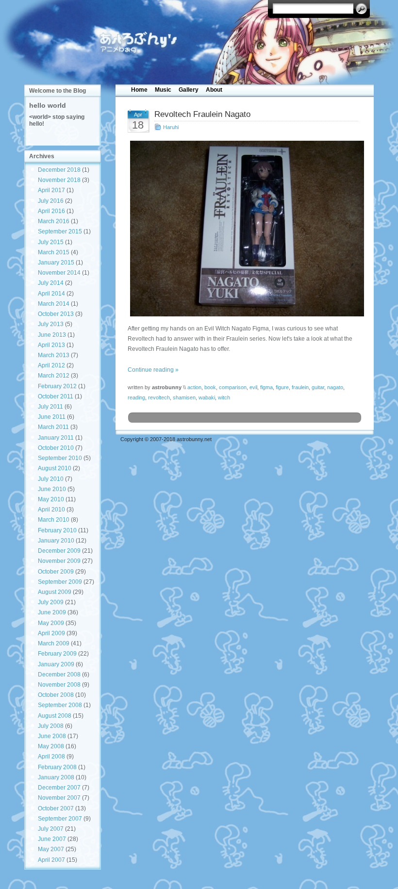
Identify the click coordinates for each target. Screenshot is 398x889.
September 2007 (60, 818)
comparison (233, 387)
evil (253, 387)
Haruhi (171, 127)
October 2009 (56, 571)
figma (266, 387)
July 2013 (51, 324)
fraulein (300, 387)
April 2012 (51, 365)
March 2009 (53, 643)
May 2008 (51, 746)
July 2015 (51, 242)
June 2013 (52, 334)
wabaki (207, 397)
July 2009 (51, 602)
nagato (335, 387)
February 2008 (57, 767)
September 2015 (60, 231)
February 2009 (57, 653)
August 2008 (54, 715)
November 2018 (59, 180)
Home (139, 89)
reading (136, 397)
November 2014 (59, 272)
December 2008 (59, 674)
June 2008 (52, 736)
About (214, 89)
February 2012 (57, 386)
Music (163, 89)
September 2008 (60, 705)
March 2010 (53, 519)
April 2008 (51, 756)
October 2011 (55, 396)
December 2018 (59, 169)
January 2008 (56, 777)
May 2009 (51, 623)
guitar (318, 387)
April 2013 (51, 345)
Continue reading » (153, 369)
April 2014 (51, 293)
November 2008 (59, 684)
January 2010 (56, 540)
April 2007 (51, 859)
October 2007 (56, 808)
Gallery (189, 89)
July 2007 (51, 828)
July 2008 (51, 726)
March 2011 (53, 427)
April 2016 (51, 211)
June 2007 (52, 839)
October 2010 (56, 447)
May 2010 (51, 499)
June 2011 (52, 416)
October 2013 (56, 314)
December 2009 (59, 550)
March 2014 (53, 303)
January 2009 (56, 664)
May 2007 (51, 849)
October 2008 (56, 694)
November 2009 (59, 561)
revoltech (159, 397)
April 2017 (51, 190)
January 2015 (56, 262)
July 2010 (51, 479)
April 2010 (51, 509)
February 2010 (57, 530)
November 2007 (59, 797)
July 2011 (50, 406)
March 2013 (53, 355)
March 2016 (53, 221)
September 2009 (60, 581)
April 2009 (51, 633)
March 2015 (53, 252)
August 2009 (54, 592)
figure (282, 387)
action (194, 387)
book (210, 387)
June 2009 (52, 612)
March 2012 (53, 375)
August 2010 (54, 468)
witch (224, 397)
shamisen (184, 397)
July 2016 (51, 201)
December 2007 (59, 787)
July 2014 (51, 283)
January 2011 (56, 437)
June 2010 (52, 489)
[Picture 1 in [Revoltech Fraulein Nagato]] (245, 228)
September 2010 (60, 458)
